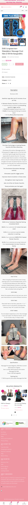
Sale (2, 464)
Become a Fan (4, 462)
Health (9, 80)
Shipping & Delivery (6, 449)
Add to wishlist (6, 69)
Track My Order (5, 447)
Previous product (22, 10)
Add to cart (19, 64)
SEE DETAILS (20, 3)
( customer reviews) (13, 57)
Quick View (12, 395)
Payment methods (6, 451)
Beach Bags (4, 468)
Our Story (3, 432)
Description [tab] (14, 90)
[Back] (2, 10)
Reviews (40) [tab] (14, 94)
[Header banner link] (12, 1)
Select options (5, 408)
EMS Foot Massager (5, 403)
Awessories (11, 499)
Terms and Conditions (7, 438)
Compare (5, 72)
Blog (2, 436)
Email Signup (4, 466)
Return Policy (4, 455)
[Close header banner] (26, 1)
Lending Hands (5, 471)
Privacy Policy (4, 440)
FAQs (2, 453)
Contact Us (4, 434)
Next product (26, 10)
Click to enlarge (24, 36)
